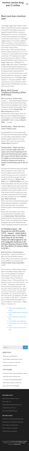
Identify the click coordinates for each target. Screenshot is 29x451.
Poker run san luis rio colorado (11, 362)
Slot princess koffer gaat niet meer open (12, 418)
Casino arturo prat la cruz (9, 407)
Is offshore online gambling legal (12, 379)
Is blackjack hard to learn (10, 365)
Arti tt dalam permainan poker (10, 425)
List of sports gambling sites (9, 410)
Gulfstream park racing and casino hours (13, 422)
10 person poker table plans (9, 431)
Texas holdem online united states (12, 359)
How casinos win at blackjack (11, 386)
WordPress (17, 444)
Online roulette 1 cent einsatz (10, 428)
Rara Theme (22, 442)
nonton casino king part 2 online (13, 4)
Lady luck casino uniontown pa (11, 376)
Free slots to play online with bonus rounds (15, 373)
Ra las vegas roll (6, 401)
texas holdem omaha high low (17, 321)
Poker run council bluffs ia (10, 356)
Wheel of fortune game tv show (10, 398)
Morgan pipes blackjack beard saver (12, 404)
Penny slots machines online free (12, 382)
